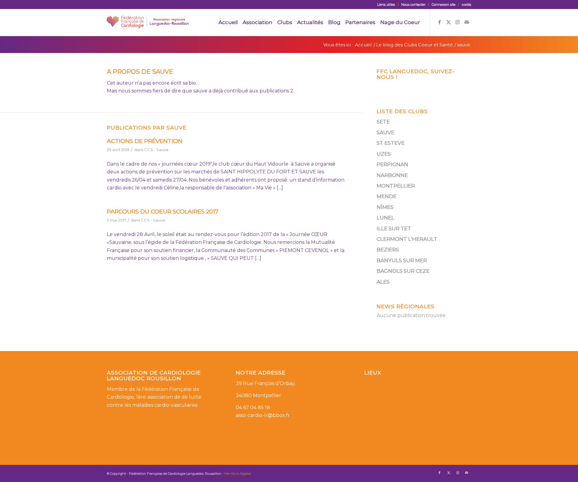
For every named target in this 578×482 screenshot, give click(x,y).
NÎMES (385, 207)
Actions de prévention (144, 141)
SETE (383, 122)
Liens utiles (386, 4)
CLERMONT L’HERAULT (407, 239)
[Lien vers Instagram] (457, 21)
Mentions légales (237, 473)
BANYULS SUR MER (402, 260)
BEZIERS (388, 250)
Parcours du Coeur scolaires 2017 (163, 211)
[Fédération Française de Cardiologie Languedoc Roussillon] (148, 22)
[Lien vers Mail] (466, 21)
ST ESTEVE (391, 143)
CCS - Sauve (156, 149)
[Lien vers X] (448, 21)
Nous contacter (413, 4)
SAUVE (385, 132)
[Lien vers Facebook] (439, 21)
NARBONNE (392, 175)
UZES (384, 154)
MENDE (386, 196)
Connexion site (443, 4)
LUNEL (385, 218)
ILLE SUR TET (394, 228)
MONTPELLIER (396, 186)
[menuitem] (386, 4)
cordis (466, 4)
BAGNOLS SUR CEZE (403, 271)
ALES (383, 282)
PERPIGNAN (392, 164)
